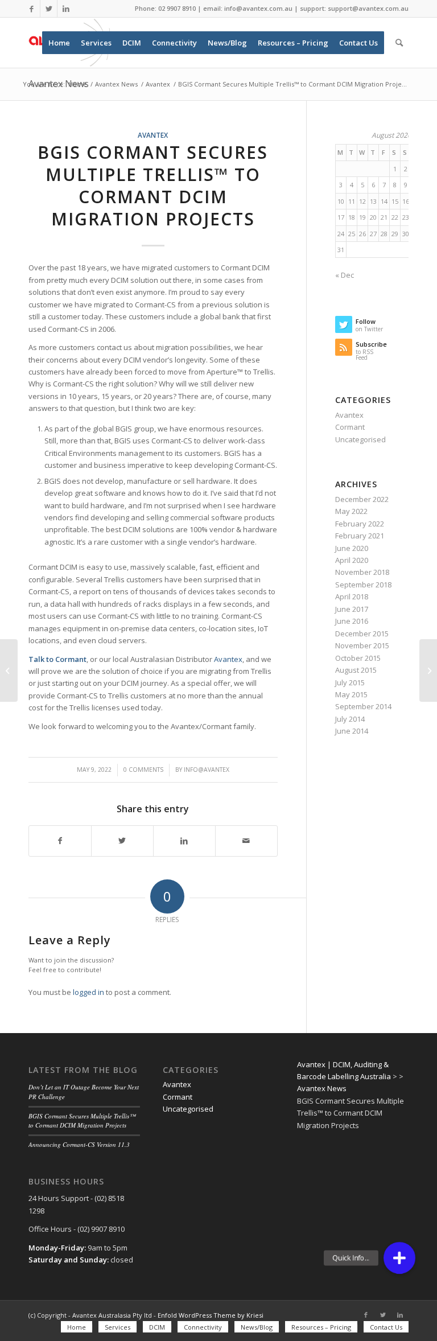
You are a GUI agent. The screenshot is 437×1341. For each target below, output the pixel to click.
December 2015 (362, 633)
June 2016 (351, 621)
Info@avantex (206, 770)
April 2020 (351, 560)
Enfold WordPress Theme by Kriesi (210, 1315)
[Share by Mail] (246, 840)
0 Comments (143, 770)
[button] (399, 1258)
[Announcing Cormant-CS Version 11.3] (9, 670)
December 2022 (362, 499)
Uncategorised (360, 439)
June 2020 (351, 548)
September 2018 (363, 584)
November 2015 (362, 645)
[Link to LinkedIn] (66, 8)
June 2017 (351, 609)
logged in (88, 992)
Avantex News (322, 1088)
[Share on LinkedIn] (184, 840)
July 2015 (350, 682)
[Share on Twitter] (122, 840)
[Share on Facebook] (60, 840)
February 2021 (359, 535)
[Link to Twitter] (48, 8)
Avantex (153, 134)
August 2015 (356, 670)
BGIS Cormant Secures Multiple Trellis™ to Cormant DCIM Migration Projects (81, 1121)
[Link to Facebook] (31, 8)
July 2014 (350, 719)
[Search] (399, 43)
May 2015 (351, 694)
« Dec (344, 275)
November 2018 (362, 572)
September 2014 (363, 706)
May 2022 (351, 511)
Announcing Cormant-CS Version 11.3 (79, 1144)
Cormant (350, 427)
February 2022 (359, 524)
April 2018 (351, 596)
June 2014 (351, 731)
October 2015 (358, 658)
